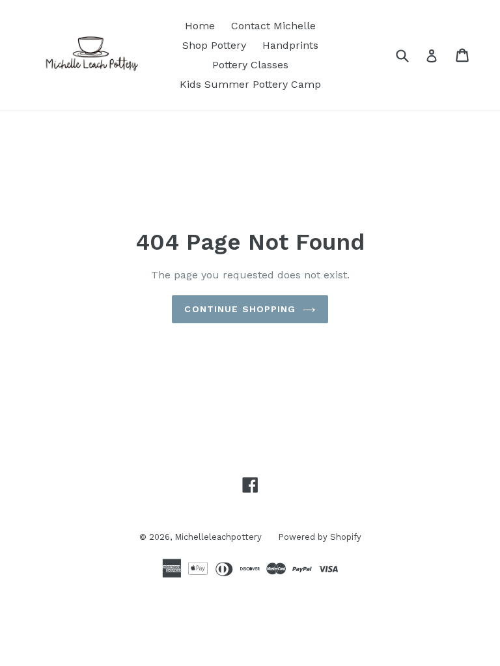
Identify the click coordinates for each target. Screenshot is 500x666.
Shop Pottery (214, 45)
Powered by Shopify (319, 537)
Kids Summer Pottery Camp (250, 84)
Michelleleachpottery (218, 537)
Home (200, 26)
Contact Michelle (273, 26)
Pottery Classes (250, 65)
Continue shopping (240, 309)
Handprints (290, 45)
